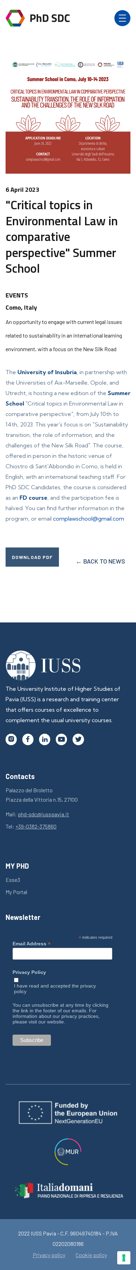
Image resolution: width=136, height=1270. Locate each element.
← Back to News (100, 561)
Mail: (37, 814)
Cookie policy (91, 1255)
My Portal (16, 892)
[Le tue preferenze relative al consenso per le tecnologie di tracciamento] (123, 1257)
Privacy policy (49, 1255)
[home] (38, 18)
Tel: (31, 826)
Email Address (32, 943)
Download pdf (32, 557)
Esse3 (13, 879)
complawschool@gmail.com (88, 518)
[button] (122, 18)
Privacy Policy (29, 972)
